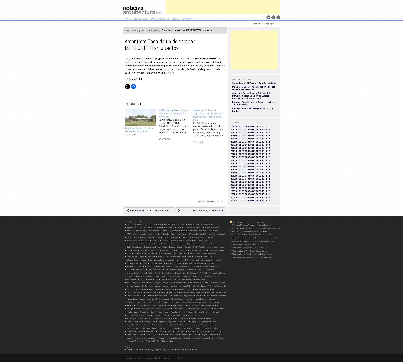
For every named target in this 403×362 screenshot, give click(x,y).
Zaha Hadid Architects (165, 341)
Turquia (164, 334)
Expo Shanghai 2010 (134, 266)
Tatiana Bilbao (180, 331)
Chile (129, 250)
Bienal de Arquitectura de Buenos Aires (176, 240)
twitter (189, 349)
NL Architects (132, 299)
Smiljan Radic (206, 324)
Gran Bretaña (147, 273)
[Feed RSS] (278, 17)
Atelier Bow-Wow (168, 234)
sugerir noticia (160, 18)
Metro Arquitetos (151, 292)
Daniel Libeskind (173, 253)
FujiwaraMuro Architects (187, 269)
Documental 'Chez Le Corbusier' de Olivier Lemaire (250, 225)
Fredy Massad (170, 269)
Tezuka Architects (217, 331)
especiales (141, 18)
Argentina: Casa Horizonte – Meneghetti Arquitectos (139, 129)
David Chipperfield (209, 253)
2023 (233, 135)
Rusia (186, 318)
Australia (203, 234)
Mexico (163, 292)
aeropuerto (208, 224)
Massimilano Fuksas (184, 289)
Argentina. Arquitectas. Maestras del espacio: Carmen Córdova (255, 228)
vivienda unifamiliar (174, 337)
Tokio (148, 334)
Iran (217, 276)
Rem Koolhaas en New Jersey (208, 210)
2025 (233, 129)
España (209, 260)
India (178, 276)
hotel (157, 276)
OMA (159, 302)
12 (268, 129)
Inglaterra (196, 276)
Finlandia (177, 266)
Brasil (164, 247)
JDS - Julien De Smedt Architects (180, 279)
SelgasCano (183, 321)
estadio (144, 263)
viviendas (187, 337)
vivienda (161, 337)
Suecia (208, 328)
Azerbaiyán (221, 234)
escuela (180, 260)
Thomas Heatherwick (135, 334)
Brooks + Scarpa (175, 247)
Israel (150, 279)
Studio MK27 (188, 328)
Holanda (130, 276)
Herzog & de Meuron (218, 273)
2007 (233, 184)
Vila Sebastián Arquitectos (145, 337)
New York (199, 295)
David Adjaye (195, 253)
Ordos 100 (187, 302)
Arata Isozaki (213, 230)
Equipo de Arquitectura (157, 260)
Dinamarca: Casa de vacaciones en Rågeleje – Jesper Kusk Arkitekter (254, 88)
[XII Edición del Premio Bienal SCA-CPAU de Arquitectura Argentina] (176, 124)
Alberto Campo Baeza (193, 227)
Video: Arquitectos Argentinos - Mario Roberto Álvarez (252, 254)
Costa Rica (151, 253)
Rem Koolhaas (132, 315)
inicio (127, 18)
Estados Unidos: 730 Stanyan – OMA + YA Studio (252, 109)
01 (237, 126)
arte (150, 234)
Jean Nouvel (200, 279)
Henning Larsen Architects (197, 273)
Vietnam (130, 337)
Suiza (215, 328)
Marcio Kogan (156, 289)
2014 (233, 163)
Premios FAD (218, 308)
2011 (233, 172)
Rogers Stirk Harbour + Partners (139, 318)
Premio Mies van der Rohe (201, 308)
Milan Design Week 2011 (216, 292)
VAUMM (213, 334)
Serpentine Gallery (134, 324)
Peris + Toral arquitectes (154, 305)
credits (177, 358)
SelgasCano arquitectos (200, 321)
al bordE (180, 227)
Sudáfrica (199, 328)
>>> (172, 72)
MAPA (146, 289)
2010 (233, 175)
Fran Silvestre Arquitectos (210, 266)
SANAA (208, 318)
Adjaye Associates (195, 224)
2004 (233, 194)
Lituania (165, 285)
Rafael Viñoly (176, 311)
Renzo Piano (145, 315)
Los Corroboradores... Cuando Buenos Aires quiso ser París (254, 237)
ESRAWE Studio (133, 263)
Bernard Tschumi (207, 237)
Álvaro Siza (140, 230)
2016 (233, 157)
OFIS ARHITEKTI (133, 302)
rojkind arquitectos (161, 318)
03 (243, 126)
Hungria (164, 276)
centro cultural (218, 247)
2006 (233, 188)
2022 (233, 138)
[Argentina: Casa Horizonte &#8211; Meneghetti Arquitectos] (140, 117)
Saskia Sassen (149, 321)
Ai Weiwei (158, 227)
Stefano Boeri (165, 328)
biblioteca (155, 240)
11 (266, 129)
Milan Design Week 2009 (195, 292)
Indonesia (186, 276)
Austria (212, 234)
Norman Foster (177, 299)
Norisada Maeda (162, 299)
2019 (233, 147)
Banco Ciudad (147, 237)
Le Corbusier (147, 285)
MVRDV (167, 295)
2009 (233, 178)
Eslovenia (200, 260)
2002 (233, 200)
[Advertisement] (223, 7)
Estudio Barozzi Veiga (172, 263)
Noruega (189, 299)
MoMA (129, 295)
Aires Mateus (169, 227)
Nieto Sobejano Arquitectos (216, 295)
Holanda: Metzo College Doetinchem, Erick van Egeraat (151, 210)
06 (251, 126)
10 (263, 129)
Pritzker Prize (132, 311)
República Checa (159, 315)
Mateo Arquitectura (202, 289)
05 (249, 126)
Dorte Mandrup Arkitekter (174, 256)
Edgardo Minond (209, 256)
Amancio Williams (154, 230)
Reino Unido (215, 311)
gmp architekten (133, 273)
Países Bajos (214, 302)
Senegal (215, 321)
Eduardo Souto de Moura (136, 260)
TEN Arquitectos (201, 331)
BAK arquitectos (133, 237)
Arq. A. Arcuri (165, 358)
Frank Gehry (140, 269)
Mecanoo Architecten (135, 292)
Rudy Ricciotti (176, 318)
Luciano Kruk (206, 285)
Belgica (157, 237)
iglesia (172, 276)
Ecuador (197, 256)
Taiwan (169, 331)
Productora (144, 311)
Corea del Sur (139, 253)
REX (170, 315)
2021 (233, 141)
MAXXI (214, 289)
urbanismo (194, 334)
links (145, 349)
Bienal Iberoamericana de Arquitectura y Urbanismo (186, 243)
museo (159, 295)
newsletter (180, 349)
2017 (233, 153)
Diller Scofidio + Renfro (135, 256)
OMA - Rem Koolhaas (171, 302)
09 (260, 129)
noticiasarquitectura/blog (248, 222)
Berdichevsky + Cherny (190, 237)
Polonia (219, 305)
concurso (203, 250)
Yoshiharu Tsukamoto (135, 341)
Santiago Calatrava (134, 321)
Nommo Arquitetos (147, 299)
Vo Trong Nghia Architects (203, 337)
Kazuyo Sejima (167, 282)
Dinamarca (151, 256)
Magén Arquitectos (134, 289)
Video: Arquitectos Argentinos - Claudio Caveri (249, 251)
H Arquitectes (179, 273)
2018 (233, 150)
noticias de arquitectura (136, 30)
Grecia (157, 273)
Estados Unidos (156, 263)
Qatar (153, 311)
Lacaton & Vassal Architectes (215, 282)
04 (246, 126)
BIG (210, 243)
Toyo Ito (155, 334)
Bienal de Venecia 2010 (135, 243)
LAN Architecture (133, 285)
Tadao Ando (150, 331)
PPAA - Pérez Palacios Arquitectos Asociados (153, 308)
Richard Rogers (193, 315)
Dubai (189, 256)
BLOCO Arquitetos (134, 247)
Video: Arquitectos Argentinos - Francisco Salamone (251, 257)
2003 (233, 197)
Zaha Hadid (150, 341)
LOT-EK (196, 285)
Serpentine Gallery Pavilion (153, 324)
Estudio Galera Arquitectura (193, 263)
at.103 (157, 234)
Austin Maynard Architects (188, 234)
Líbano (157, 285)
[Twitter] (268, 17)
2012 (233, 169)
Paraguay (139, 305)
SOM (143, 328)
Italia (156, 279)
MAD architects (220, 285)
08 (257, 126)
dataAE (184, 253)
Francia (130, 269)
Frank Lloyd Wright (155, 269)
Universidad (173, 334)
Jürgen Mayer (154, 282)
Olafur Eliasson (148, 302)
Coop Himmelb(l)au (216, 250)
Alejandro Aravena (212, 227)
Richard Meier (179, 315)
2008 (233, 181)
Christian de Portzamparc (149, 250)
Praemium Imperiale (180, 308)
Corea (129, 253)
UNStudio (184, 334)
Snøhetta (217, 324)
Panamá (130, 305)
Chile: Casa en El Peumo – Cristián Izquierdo (254, 82)
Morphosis (150, 295)
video (221, 334)
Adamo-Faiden (179, 224)
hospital (149, 276)
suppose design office (135, 331)
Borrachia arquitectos (152, 247)
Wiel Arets (219, 337)
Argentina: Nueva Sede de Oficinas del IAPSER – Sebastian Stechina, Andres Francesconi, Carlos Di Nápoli (251, 96)
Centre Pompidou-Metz (202, 247)
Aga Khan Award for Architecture (139, 227)
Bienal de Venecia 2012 (156, 243)
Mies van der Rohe (176, 292)
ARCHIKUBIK (132, 234)
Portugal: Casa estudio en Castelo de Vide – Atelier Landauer (253, 103)
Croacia (161, 253)
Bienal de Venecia (200, 240)
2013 (233, 166)
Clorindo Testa (167, 250)
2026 (233, 126)
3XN (159, 224)
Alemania (130, 230)
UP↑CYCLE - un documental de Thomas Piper (249, 231)
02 (240, 126)
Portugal (130, 308)
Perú (168, 305)
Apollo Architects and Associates (193, 230)
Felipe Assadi (150, 266)
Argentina (143, 234)
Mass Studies (169, 289)
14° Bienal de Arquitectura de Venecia (141, 224)
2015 (233, 160)
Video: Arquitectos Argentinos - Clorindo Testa (249, 247)
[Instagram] (273, 17)
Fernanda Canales (165, 266)
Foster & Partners (190, 266)
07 (254, 126)
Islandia (142, 279)
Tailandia (161, 331)
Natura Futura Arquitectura (183, 295)
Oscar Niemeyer (199, 302)
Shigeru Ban (185, 324)
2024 (233, 132)
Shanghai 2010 (172, 324)
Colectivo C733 (181, 250)
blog (176, 18)
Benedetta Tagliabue (170, 237)
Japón (163, 279)
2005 (233, 191)
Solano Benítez (132, 328)
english (187, 18)
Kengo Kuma (181, 282)
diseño (160, 256)
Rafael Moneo (163, 311)
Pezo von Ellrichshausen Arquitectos (200, 305)
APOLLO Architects (170, 230)
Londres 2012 (185, 285)
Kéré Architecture (195, 282)
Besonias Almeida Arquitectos (138, 240)
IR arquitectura (208, 276)
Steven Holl (176, 328)
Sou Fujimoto (152, 328)
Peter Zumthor (178, 305)
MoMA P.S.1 (138, 295)
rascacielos (187, 311)
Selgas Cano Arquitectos (167, 321)
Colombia (193, 250)
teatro (190, 331)
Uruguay (204, 334)
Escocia (171, 260)
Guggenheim (167, 273)
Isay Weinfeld (132, 279)
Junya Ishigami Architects (136, 282)
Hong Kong (140, 276)
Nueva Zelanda (200, 299)
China (135, 250)
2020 (233, 144)
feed (195, 349)
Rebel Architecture (201, 311)
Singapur (195, 324)
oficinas (212, 299)
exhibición (210, 263)
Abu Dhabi (167, 224)
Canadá (188, 247)
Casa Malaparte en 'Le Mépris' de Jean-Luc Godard (251, 234)
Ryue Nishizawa (197, 318)
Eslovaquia (189, 260)
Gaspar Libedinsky (206, 269)
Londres (174, 285)
